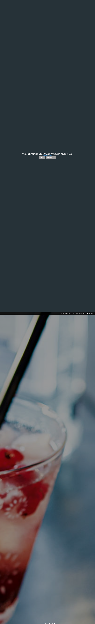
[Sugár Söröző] (7, 313)
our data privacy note (47, 155)
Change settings (50, 157)
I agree (42, 157)
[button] (91, 313)
